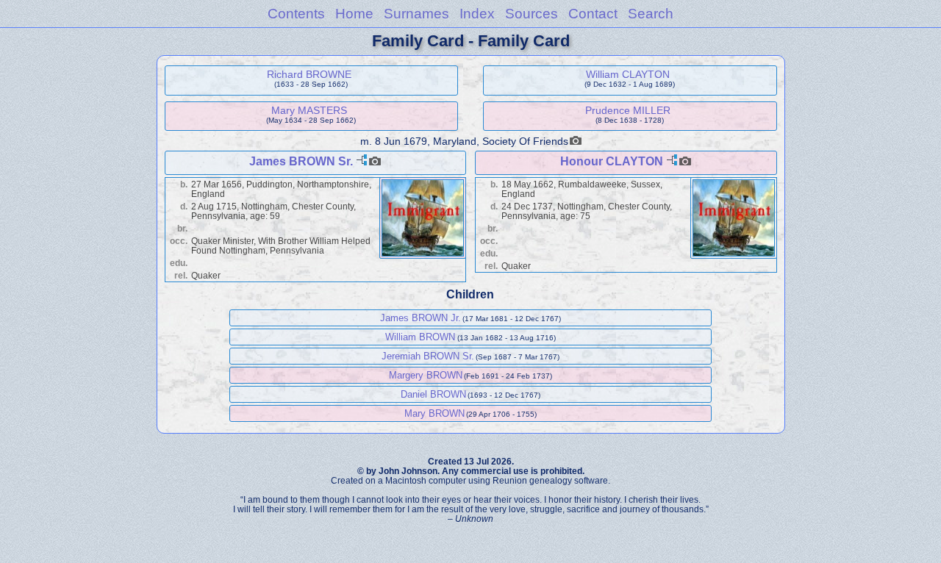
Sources (531, 13)
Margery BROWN (425, 375)
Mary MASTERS (309, 110)
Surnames (416, 13)
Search (650, 13)
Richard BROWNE (309, 74)
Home (354, 13)
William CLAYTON (628, 74)
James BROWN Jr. (420, 317)
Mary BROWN (434, 413)
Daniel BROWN (433, 394)
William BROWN (420, 337)
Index (477, 13)
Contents (296, 13)
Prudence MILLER (627, 110)
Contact (593, 13)
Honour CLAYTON (611, 161)
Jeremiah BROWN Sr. (428, 356)
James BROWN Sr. (301, 161)
